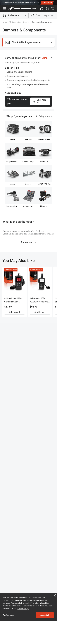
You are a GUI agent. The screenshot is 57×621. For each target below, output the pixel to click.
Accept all (44, 615)
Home (4, 22)
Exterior (26, 22)
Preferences (8, 615)
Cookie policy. (23, 609)
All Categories (15, 22)
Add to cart (14, 312)
